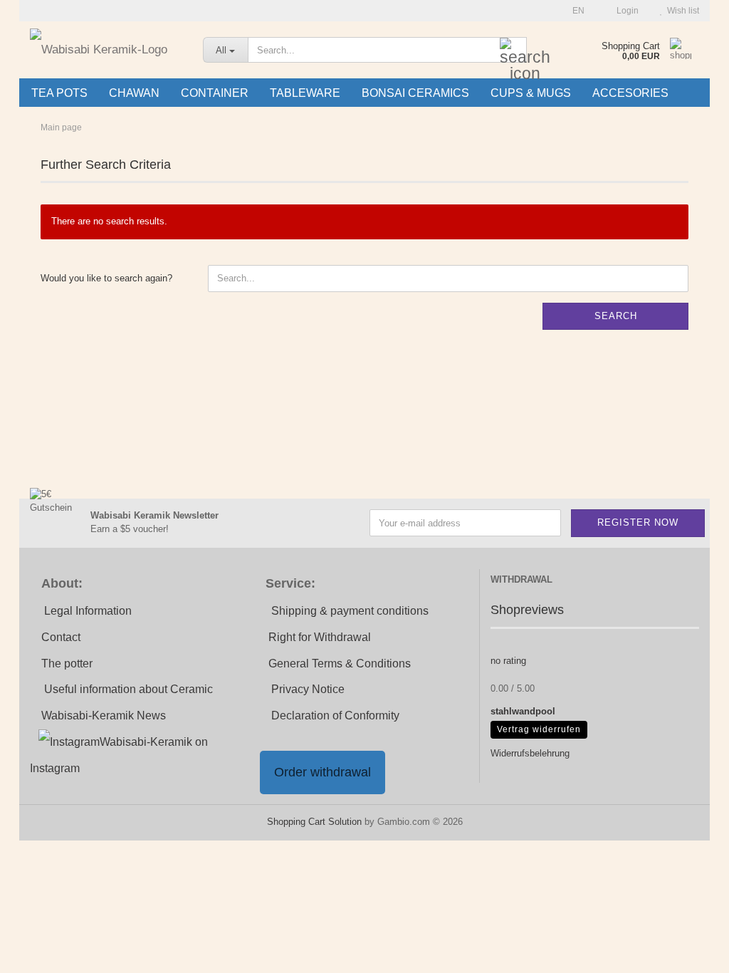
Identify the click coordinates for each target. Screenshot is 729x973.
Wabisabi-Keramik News (103, 715)
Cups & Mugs (531, 93)
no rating (508, 660)
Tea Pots (59, 93)
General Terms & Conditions (339, 663)
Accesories (630, 93)
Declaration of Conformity (335, 715)
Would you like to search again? (106, 278)
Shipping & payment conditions (350, 611)
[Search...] (513, 50)
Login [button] (625, 11)
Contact (60, 637)
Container (214, 93)
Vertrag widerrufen (539, 729)
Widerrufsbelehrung (530, 753)
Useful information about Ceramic (128, 689)
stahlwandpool (523, 711)
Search (615, 316)
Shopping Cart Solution (314, 821)
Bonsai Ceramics (415, 93)
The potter (67, 663)
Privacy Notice (308, 689)
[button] (574, 10)
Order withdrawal (322, 772)
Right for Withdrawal (319, 637)
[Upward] (689, 951)
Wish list (681, 11)
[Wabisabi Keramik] (106, 49)
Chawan (134, 93)
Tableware (305, 93)
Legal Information (88, 611)
